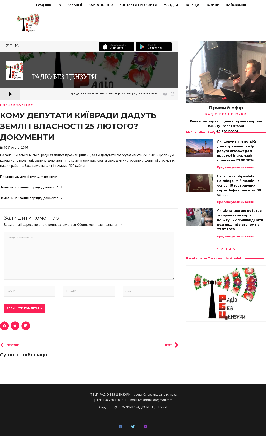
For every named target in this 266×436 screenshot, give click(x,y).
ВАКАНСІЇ (74, 5)
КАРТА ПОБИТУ (101, 5)
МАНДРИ (171, 5)
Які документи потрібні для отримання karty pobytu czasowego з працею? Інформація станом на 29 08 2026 (237, 151)
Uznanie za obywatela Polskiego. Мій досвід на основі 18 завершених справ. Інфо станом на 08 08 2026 (239, 185)
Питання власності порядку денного (28, 176)
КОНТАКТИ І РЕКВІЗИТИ (138, 5)
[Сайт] (148, 292)
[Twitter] (133, 427)
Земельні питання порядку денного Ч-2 (31, 198)
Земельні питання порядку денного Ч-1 (31, 187)
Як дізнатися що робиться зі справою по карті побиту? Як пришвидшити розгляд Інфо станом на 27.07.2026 (240, 220)
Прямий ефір (226, 107)
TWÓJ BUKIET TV (48, 5)
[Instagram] (146, 427)
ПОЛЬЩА (191, 5)
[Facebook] (120, 427)
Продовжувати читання (235, 167)
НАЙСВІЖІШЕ (236, 5)
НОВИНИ (212, 5)
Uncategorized (17, 105)
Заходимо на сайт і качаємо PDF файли (55, 165)
